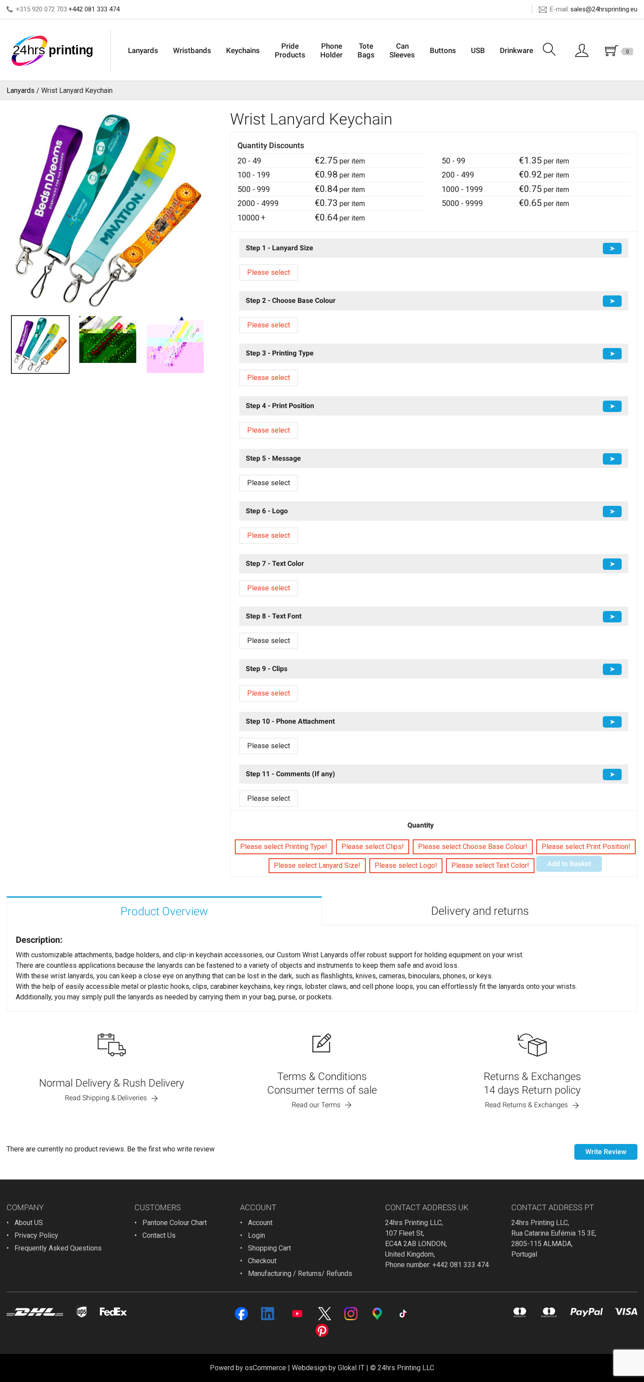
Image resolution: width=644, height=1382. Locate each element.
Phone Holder (331, 50)
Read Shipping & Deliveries (106, 1098)
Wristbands (192, 50)
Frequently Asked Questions (58, 1248)
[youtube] (297, 1313)
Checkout (262, 1261)
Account (260, 1223)
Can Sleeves (402, 50)
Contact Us (159, 1235)
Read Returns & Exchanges (526, 1105)
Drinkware (516, 50)
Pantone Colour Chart (174, 1223)
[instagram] (351, 1313)
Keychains (243, 50)
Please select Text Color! (490, 865)
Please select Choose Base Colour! (472, 846)
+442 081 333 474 (94, 9)
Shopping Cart (269, 1248)
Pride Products (290, 50)
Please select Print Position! (585, 846)
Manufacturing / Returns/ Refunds (300, 1273)
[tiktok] (403, 1313)
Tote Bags (366, 50)
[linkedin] (269, 1313)
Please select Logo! (406, 865)
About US (28, 1223)
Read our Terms (316, 1105)
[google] (377, 1313)
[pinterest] (322, 1330)
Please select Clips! (372, 846)
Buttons (443, 50)
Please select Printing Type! (283, 846)
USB (478, 50)
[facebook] (241, 1313)
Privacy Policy (36, 1235)
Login (256, 1235)
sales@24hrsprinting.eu (603, 9)
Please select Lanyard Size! (317, 865)
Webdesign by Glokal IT (328, 1368)
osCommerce (265, 1368)
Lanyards (143, 50)
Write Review (605, 1152)
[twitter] (324, 1313)
